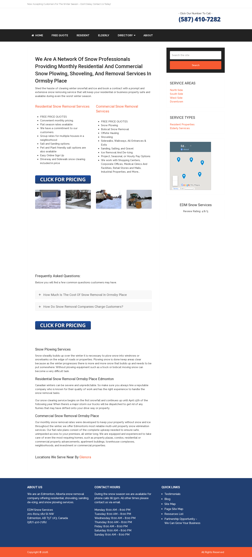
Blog (167, 499)
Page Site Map (173, 509)
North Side (176, 90)
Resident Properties (182, 124)
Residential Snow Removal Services (62, 106)
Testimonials (172, 494)
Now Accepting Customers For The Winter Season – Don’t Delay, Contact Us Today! (69, 4)
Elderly (103, 35)
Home (39, 35)
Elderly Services (180, 128)
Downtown (176, 101)
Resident (83, 35)
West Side (176, 97)
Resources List (173, 514)
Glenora (85, 457)
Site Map (170, 504)
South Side (176, 93)
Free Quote (60, 35)
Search (196, 65)
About (148, 35)
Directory (125, 35)
